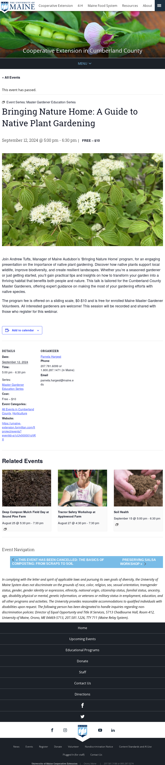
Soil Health (121, 512)
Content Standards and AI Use (135, 746)
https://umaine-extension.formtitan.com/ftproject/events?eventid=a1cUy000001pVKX (19, 431)
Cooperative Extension (56, 5)
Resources (130, 5)
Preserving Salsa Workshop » (138, 562)
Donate (82, 661)
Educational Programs (82, 650)
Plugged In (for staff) (73, 754)
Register (43, 746)
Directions (82, 694)
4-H (80, 5)
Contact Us (82, 683)
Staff (82, 672)
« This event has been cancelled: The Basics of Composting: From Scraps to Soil (58, 561)
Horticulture (19, 413)
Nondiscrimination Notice (99, 746)
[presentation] (26, 488)
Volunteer (73, 746)
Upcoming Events (82, 639)
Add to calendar (23, 330)
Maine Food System (102, 5)
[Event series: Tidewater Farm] (117, 524)
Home (82, 628)
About (147, 5)
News (16, 746)
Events (29, 746)
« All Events (11, 77)
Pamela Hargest (51, 356)
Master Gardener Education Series (13, 387)
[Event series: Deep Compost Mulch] (5, 529)
